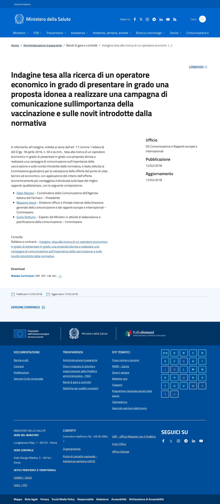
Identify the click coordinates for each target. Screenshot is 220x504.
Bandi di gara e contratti (77, 382)
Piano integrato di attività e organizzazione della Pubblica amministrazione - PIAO (80, 371)
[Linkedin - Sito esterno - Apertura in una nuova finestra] (159, 19)
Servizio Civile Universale (28, 379)
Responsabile (85, 499)
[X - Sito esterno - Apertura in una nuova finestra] (141, 19)
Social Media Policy (63, 499)
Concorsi (19, 366)
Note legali (31, 499)
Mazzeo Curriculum (22, 276)
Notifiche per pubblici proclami (80, 388)
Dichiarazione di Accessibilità (146, 499)
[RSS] (173, 19)
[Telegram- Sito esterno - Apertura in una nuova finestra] (152, 19)
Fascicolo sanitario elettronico (129, 408)
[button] (202, 19)
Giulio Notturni (26, 217)
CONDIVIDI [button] (196, 66)
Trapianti (117, 385)
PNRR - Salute (120, 366)
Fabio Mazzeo (25, 193)
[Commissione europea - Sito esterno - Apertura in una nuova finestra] (32, 334)
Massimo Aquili (26, 202)
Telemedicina (119, 402)
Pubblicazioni (21, 372)
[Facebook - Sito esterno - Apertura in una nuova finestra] (133, 19)
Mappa (18, 499)
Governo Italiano (22, 4)
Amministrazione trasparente (42, 45)
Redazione (102, 499)
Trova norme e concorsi (125, 360)
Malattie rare (119, 379)
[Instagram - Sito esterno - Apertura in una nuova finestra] (145, 19)
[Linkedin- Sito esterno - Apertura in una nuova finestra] (193, 440)
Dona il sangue (120, 372)
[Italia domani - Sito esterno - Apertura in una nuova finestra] (146, 333)
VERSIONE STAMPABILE (25, 307)
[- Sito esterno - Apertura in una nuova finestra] (201, 440)
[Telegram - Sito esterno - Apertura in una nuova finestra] (186, 440)
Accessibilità (118, 499)
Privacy (44, 499)
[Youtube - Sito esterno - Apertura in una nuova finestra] (166, 19)
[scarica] (60, 276)
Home (15, 45)
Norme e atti (21, 360)
